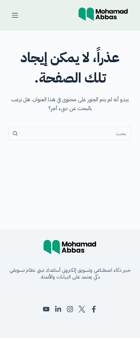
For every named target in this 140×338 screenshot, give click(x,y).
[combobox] (77, 133)
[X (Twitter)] (81, 309)
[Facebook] (93, 309)
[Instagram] (70, 309)
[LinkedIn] (58, 309)
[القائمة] (15, 15)
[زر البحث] (15, 133)
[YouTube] (46, 309)
